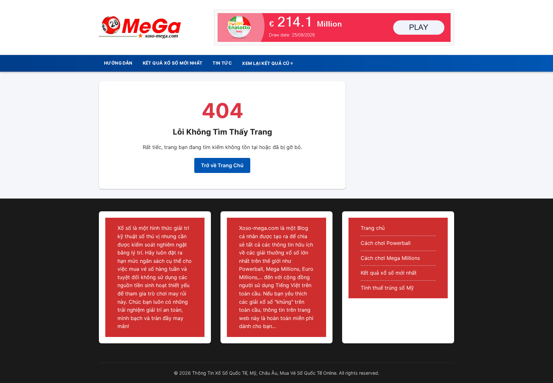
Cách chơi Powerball (386, 243)
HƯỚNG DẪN (118, 63)
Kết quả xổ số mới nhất (389, 273)
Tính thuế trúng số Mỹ (387, 288)
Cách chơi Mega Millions (390, 258)
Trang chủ (373, 228)
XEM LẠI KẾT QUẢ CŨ (265, 63)
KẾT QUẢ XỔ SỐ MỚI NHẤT (173, 63)
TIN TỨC (222, 63)
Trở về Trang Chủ (222, 165)
